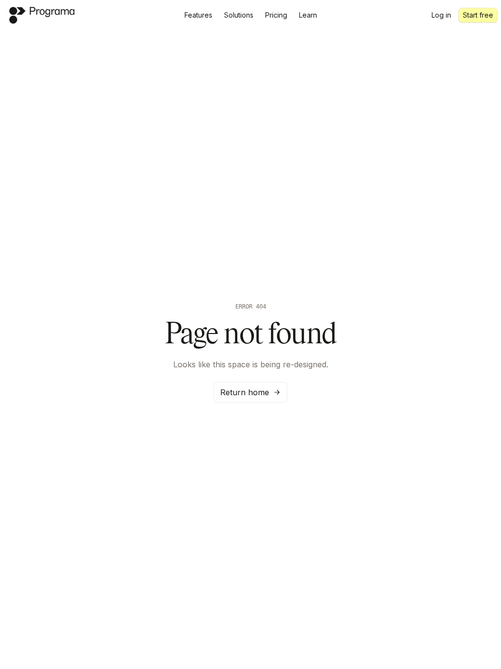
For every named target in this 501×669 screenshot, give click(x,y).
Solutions (238, 15)
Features (198, 15)
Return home (244, 392)
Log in (441, 15)
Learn (308, 15)
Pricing (276, 15)
